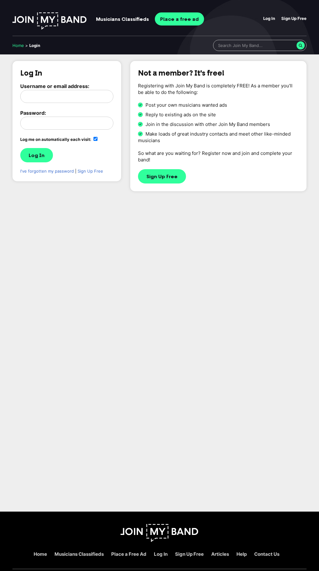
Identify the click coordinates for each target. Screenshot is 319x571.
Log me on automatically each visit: (56, 139)
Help (241, 554)
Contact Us (266, 554)
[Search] (301, 45)
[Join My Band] (159, 540)
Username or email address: (54, 86)
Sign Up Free (294, 18)
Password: (33, 113)
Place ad (179, 19)
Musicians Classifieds (79, 554)
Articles (220, 554)
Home (18, 45)
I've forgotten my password (47, 171)
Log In (269, 18)
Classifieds (122, 19)
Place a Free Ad (128, 554)
